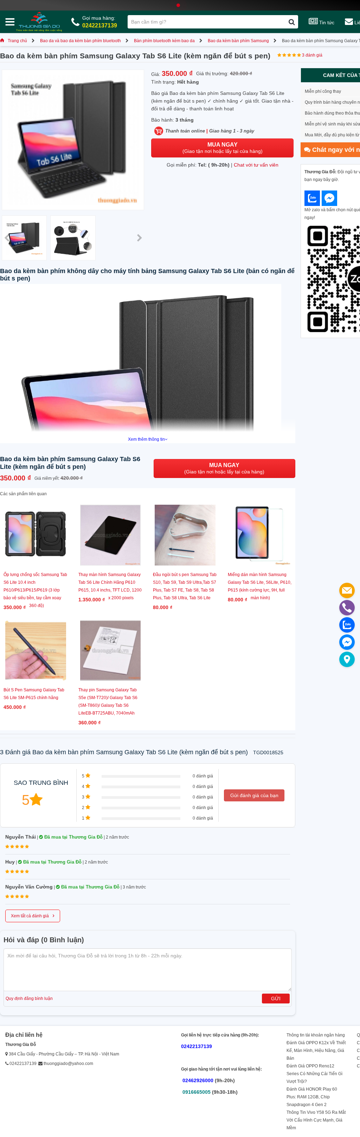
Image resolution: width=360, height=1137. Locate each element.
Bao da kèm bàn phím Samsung (238, 40)
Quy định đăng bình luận (29, 998)
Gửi (276, 998)
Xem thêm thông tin (146, 439)
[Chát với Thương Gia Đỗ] (312, 198)
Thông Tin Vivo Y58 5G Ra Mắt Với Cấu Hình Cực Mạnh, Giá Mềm (316, 1120)
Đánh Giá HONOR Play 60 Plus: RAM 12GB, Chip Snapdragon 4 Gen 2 (312, 1097)
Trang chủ (17, 40)
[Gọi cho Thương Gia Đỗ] (347, 607)
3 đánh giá (312, 55)
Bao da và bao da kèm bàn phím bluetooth (80, 40)
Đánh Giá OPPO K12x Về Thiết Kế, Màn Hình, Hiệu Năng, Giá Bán (316, 1050)
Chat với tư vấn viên (256, 165)
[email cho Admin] (347, 590)
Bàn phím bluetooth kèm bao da (164, 40)
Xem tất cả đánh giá (32, 915)
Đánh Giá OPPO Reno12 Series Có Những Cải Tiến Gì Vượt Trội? (314, 1074)
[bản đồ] (347, 659)
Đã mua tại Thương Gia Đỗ (73, 837)
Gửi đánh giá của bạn (254, 795)
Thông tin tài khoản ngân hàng (316, 1035)
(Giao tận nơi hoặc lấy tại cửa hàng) (222, 148)
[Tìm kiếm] (291, 21)
